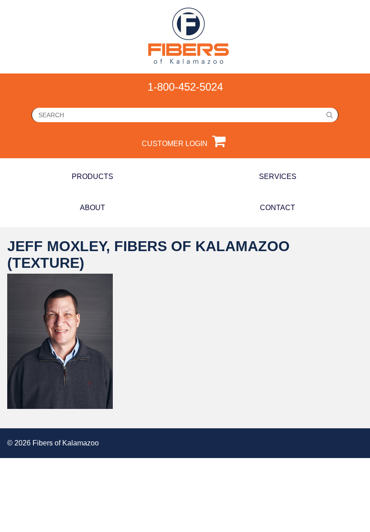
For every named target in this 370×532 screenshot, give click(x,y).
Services (277, 176)
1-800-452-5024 (185, 87)
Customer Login (175, 143)
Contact (277, 207)
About (92, 207)
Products (92, 176)
